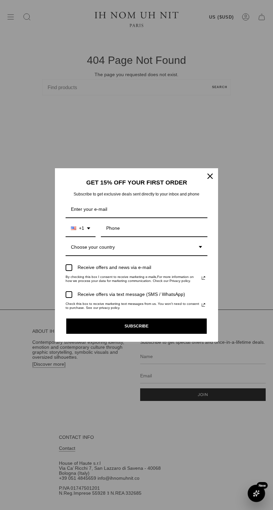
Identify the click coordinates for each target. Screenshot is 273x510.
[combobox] (81, 228)
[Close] (210, 176)
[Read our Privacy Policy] (203, 278)
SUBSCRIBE (136, 326)
